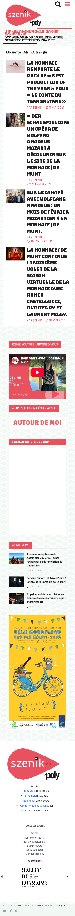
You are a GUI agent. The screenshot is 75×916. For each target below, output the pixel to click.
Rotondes (28, 801)
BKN (19, 906)
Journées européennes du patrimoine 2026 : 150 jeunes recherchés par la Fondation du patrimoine (44, 560)
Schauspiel (31, 796)
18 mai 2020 (57, 320)
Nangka (61, 906)
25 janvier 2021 (41, 241)
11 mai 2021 (56, 107)
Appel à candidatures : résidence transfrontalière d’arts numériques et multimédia (46, 598)
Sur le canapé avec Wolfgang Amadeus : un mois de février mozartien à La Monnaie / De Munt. (48, 212)
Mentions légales (35, 854)
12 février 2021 (40, 184)
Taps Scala (30, 791)
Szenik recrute (34, 846)
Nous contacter (34, 850)
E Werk (28, 811)
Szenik (40, 906)
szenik (37, 107)
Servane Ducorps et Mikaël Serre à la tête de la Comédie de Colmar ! (46, 580)
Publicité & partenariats (34, 842)
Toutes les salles (35, 826)
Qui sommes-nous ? (34, 838)
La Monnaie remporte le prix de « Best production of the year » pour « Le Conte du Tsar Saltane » (48, 82)
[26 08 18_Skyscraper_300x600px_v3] (37, 672)
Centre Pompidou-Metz (33, 806)
